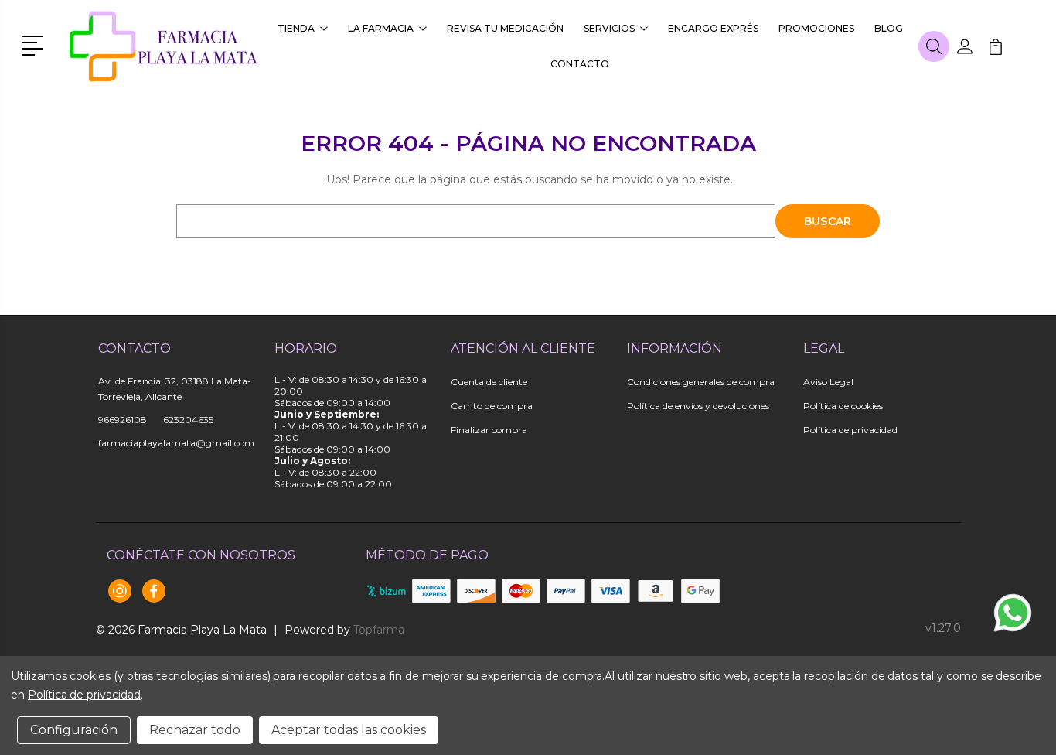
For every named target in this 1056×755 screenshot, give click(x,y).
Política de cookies (843, 406)
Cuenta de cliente (489, 382)
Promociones (816, 28)
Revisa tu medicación (505, 28)
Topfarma (378, 630)
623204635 (188, 419)
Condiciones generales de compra (701, 382)
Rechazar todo (194, 730)
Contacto (579, 64)
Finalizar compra (489, 430)
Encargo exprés (713, 28)
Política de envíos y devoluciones (698, 406)
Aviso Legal (828, 382)
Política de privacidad (850, 430)
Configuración (74, 730)
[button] (35, 44)
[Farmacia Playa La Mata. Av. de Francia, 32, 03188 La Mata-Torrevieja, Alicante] (164, 46)
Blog (888, 28)
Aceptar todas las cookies (348, 730)
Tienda (296, 28)
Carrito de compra (492, 406)
